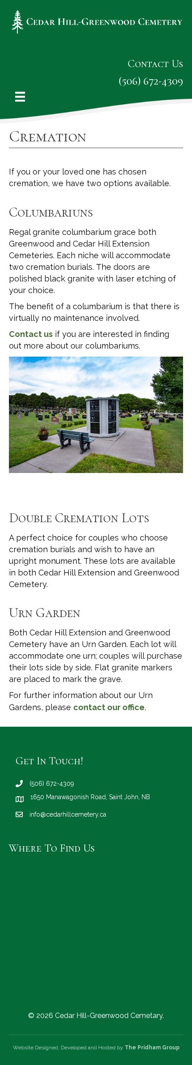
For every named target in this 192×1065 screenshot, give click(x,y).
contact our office (109, 707)
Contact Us (155, 63)
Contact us (31, 334)
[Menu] (20, 96)
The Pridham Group (152, 1047)
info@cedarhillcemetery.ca (67, 814)
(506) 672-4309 (151, 81)
